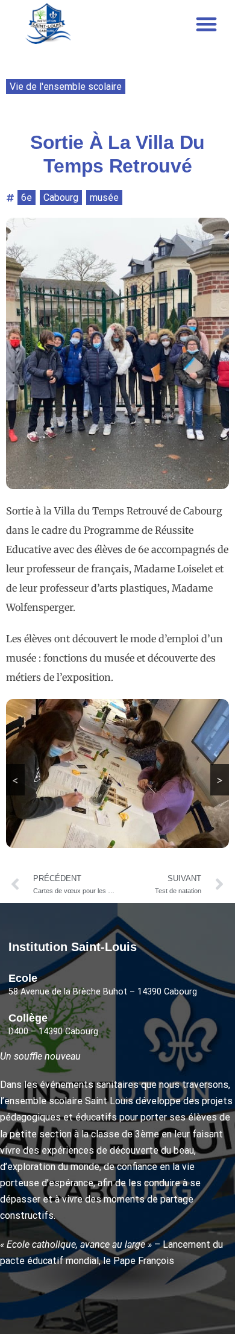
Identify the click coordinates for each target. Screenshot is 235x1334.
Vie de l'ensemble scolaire (66, 86)
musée (104, 197)
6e (26, 197)
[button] (207, 23)
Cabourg (60, 197)
